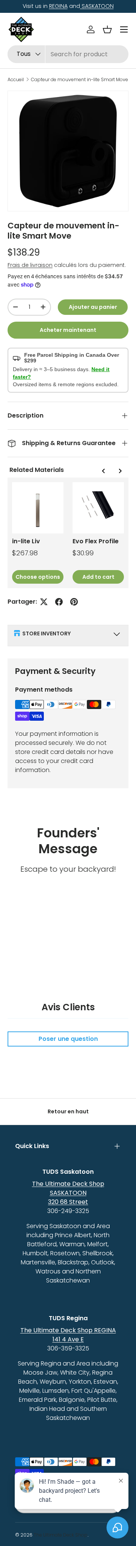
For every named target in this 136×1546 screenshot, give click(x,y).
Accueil (16, 79)
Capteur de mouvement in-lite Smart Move (79, 79)
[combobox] (68, 54)
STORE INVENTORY (46, 633)
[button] (107, 29)
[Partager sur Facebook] (58, 601)
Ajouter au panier (93, 307)
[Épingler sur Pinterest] (74, 601)
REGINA (58, 6)
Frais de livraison (30, 265)
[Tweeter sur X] (43, 601)
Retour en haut (68, 1111)
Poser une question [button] (68, 1038)
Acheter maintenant (68, 330)
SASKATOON (97, 6)
